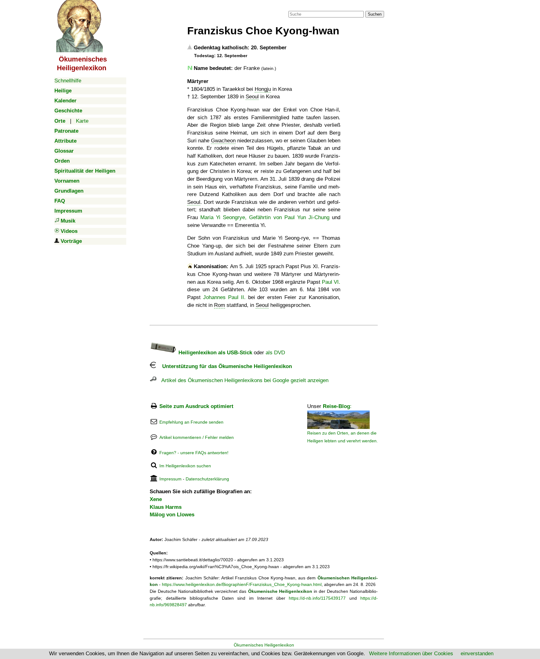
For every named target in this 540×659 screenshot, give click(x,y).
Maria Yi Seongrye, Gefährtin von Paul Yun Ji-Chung (264, 217)
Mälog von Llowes (172, 515)
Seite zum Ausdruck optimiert (196, 406)
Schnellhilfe (67, 81)
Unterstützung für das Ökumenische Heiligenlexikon (224, 366)
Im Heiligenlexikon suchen (185, 465)
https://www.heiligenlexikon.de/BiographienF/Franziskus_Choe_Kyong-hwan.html (242, 584)
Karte (82, 121)
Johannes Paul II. (224, 297)
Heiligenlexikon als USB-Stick (214, 353)
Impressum (170, 478)
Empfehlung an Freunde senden (191, 422)
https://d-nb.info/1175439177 (317, 598)
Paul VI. (331, 282)
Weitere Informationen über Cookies (411, 654)
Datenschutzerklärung (207, 478)
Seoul (252, 97)
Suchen (375, 14)
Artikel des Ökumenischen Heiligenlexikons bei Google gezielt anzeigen (242, 380)
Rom (219, 305)
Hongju (263, 89)
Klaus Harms (166, 507)
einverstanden (477, 654)
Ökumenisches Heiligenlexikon (264, 644)
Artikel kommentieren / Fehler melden (196, 437)
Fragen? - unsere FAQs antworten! (193, 452)
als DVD (275, 353)
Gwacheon (223, 141)
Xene (156, 499)
